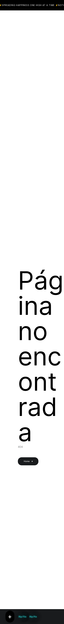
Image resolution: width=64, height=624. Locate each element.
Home (27, 461)
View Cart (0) (38, 17)
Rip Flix (22, 617)
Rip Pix (33, 617)
